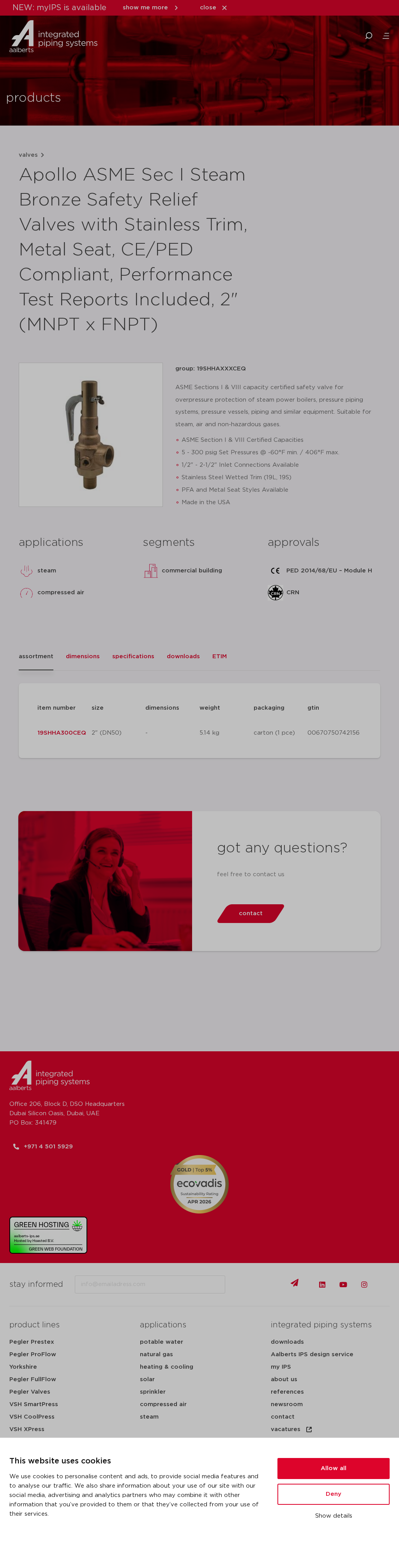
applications (163, 1325)
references (287, 1392)
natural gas (156, 1354)
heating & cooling (166, 1367)
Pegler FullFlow (32, 1379)
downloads (287, 1342)
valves (28, 155)
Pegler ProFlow (32, 1354)
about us (284, 1379)
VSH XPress (26, 1429)
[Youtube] (343, 1284)
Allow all (333, 1468)
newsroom (287, 1404)
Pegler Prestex (31, 1342)
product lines (34, 1325)
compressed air (163, 1404)
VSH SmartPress (33, 1404)
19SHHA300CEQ (61, 733)
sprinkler (153, 1392)
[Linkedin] (322, 1284)
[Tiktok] (385, 1284)
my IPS (281, 1367)
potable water (161, 1342)
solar (147, 1379)
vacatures (285, 1429)
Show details (333, 1516)
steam (149, 1417)
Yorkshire (23, 1367)
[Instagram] (364, 1284)
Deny (333, 1494)
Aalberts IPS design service (312, 1354)
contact (283, 1417)
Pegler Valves (29, 1392)
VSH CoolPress (32, 1417)
